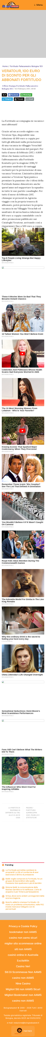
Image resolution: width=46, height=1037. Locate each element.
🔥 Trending (7, 865)
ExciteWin (23, 960)
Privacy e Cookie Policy (23, 926)
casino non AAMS (23, 977)
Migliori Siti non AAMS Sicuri (23, 989)
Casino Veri (23, 966)
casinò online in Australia (23, 954)
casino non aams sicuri (23, 937)
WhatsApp (27, 95)
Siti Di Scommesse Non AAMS (23, 972)
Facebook (14, 95)
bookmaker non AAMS (23, 931)
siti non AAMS (23, 949)
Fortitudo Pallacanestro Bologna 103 (26, 66)
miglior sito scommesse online (23, 943)
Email (31, 99)
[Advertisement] (23, 34)
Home (5, 66)
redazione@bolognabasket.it (26, 1023)
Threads (20, 99)
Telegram (8, 99)
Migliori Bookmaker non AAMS (23, 994)
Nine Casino (23, 983)
